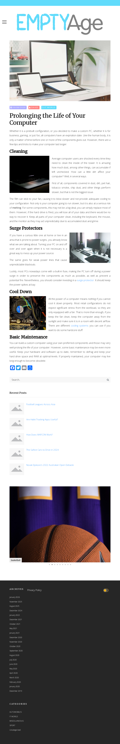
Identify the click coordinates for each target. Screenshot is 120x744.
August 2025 (14, 606)
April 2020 (14, 673)
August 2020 (14, 655)
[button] (4, 21)
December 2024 (16, 610)
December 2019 (16, 691)
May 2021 (13, 628)
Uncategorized (15, 730)
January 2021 (15, 633)
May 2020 (13, 668)
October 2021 (15, 624)
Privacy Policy (34, 590)
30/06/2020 (19, 107)
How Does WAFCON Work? (39, 434)
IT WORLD (49, 107)
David (34, 107)
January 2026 (15, 597)
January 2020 (15, 686)
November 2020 (16, 642)
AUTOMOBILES (16, 712)
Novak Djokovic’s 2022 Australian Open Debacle (50, 464)
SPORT (12, 725)
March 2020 (14, 677)
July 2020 (13, 660)
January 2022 (15, 615)
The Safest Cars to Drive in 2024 (42, 449)
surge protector (85, 280)
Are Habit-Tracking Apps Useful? (42, 419)
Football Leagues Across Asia (40, 404)
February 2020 (15, 682)
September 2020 (16, 650)
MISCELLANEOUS (17, 721)
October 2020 (15, 646)
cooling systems (79, 325)
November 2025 (16, 601)
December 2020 (16, 637)
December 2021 (16, 619)
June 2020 (13, 664)
